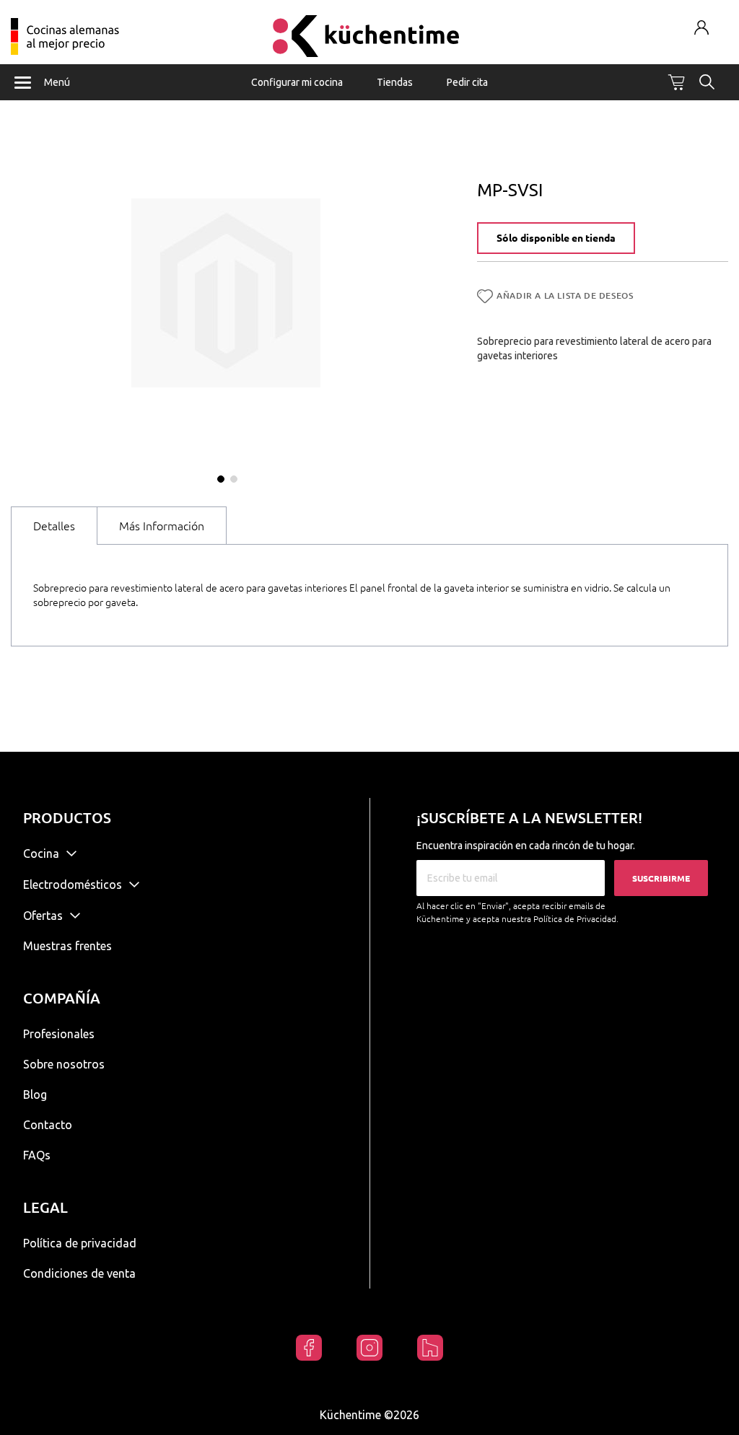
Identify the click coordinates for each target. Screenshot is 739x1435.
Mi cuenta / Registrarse (702, 27)
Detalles (54, 525)
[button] (219, 477)
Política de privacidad (79, 1243)
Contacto (47, 1124)
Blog (35, 1094)
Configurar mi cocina (297, 82)
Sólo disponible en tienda (556, 238)
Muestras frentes (67, 945)
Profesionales (59, 1033)
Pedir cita (467, 82)
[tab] (54, 525)
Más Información (161, 525)
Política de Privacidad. (575, 918)
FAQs (37, 1155)
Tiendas (395, 82)
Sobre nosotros (64, 1064)
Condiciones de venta (79, 1273)
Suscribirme (661, 878)
